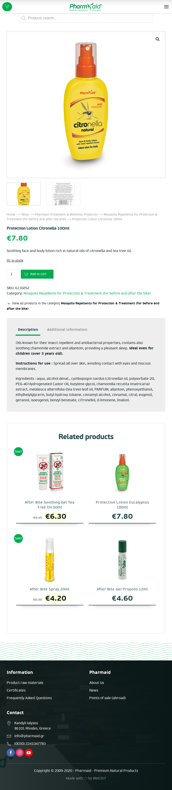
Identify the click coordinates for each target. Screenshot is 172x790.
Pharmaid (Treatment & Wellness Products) (66, 214)
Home (11, 214)
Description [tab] (28, 329)
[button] (158, 39)
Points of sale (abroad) (107, 698)
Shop (25, 214)
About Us (96, 683)
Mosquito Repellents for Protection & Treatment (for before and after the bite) (87, 293)
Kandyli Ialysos (26, 723)
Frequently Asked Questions (29, 698)
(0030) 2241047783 (30, 743)
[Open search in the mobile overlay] (86, 18)
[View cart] (7, 6)
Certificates (16, 690)
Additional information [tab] (67, 329)
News (93, 690)
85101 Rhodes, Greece (33, 728)
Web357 (99, 778)
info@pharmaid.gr (29, 736)
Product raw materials (25, 683)
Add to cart (38, 274)
